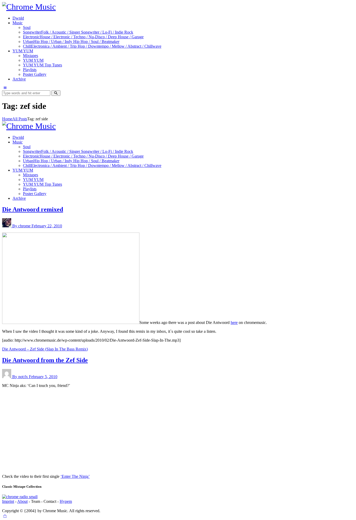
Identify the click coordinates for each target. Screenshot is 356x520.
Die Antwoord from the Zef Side (45, 360)
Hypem (66, 501)
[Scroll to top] (5, 515)
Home (7, 119)
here (234, 322)
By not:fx (20, 376)
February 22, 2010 (47, 226)
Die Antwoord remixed (32, 209)
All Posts (19, 119)
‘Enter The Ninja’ (75, 476)
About (22, 501)
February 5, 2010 (43, 376)
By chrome (22, 226)
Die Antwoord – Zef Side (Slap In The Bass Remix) (45, 349)
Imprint (8, 501)
